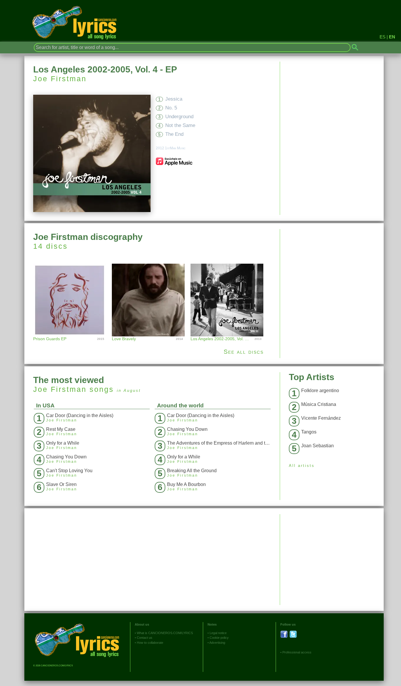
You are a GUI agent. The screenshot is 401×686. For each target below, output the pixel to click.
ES (382, 36)
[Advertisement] (332, 270)
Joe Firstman (60, 78)
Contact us (144, 637)
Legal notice (218, 633)
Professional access (296, 652)
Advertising (217, 642)
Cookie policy (219, 637)
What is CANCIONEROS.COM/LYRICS (165, 633)
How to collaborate (150, 642)
